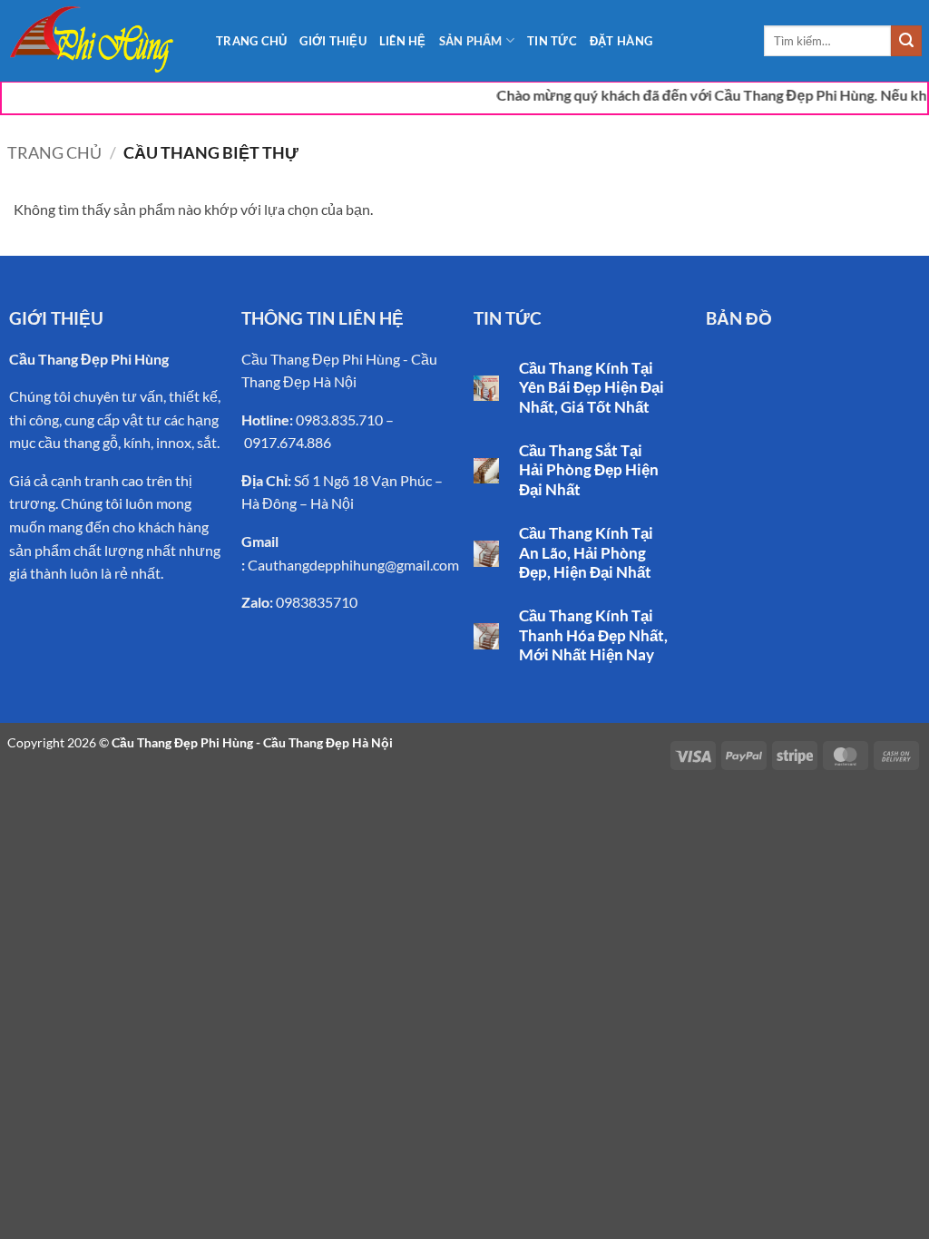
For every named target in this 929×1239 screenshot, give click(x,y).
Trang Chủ (251, 41)
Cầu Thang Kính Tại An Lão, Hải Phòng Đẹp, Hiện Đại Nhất (586, 552)
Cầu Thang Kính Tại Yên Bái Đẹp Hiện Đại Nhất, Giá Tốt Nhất (591, 387)
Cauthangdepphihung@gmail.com (353, 564)
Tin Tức (552, 41)
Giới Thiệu (333, 41)
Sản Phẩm (471, 41)
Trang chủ (54, 152)
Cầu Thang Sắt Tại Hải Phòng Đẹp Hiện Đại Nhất (589, 470)
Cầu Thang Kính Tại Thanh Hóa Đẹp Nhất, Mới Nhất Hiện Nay (593, 635)
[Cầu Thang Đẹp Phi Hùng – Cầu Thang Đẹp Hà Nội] (98, 40)
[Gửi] (906, 40)
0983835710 (316, 601)
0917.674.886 (287, 442)
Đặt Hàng (621, 41)
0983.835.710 (339, 419)
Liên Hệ (402, 41)
